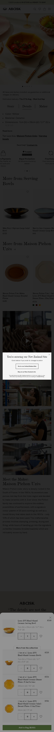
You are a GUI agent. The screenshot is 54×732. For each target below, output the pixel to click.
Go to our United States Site (27, 366)
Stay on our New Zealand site (27, 372)
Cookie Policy (40, 376)
